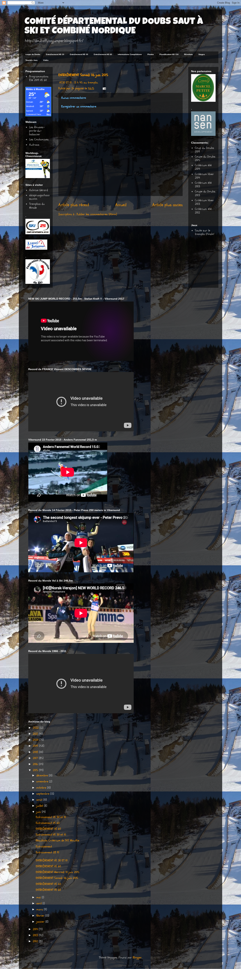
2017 (36, 758)
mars (40, 909)
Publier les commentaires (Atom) (97, 214)
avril (39, 903)
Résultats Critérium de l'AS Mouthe (57, 840)
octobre (41, 788)
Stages (201, 54)
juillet (40, 806)
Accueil (121, 205)
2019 (36, 746)
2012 (36, 941)
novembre (42, 781)
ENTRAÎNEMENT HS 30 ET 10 (51, 860)
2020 (36, 740)
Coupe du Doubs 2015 (205, 158)
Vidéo (45, 60)
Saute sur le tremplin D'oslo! (204, 232)
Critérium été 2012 (203, 211)
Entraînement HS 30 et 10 (51, 835)
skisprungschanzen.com (39, 197)
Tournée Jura (31, 60)
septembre (43, 794)
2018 (36, 752)
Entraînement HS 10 (55, 54)
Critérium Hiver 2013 (204, 202)
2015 (36, 770)
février (40, 916)
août (39, 800)
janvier (40, 922)
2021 (36, 734)
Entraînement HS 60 (103, 54)
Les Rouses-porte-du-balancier (37, 130)
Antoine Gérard (38, 190)
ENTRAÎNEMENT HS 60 (48, 829)
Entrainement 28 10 (47, 852)
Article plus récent (73, 205)
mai (39, 897)
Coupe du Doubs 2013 (205, 193)
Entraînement (44, 846)
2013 (36, 935)
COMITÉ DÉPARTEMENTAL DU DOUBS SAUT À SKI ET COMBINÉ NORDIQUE (113, 26)
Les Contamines (39, 139)
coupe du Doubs (32, 54)
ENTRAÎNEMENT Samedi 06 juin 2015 (57, 878)
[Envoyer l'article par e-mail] (104, 88)
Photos (150, 54)
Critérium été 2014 (203, 167)
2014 (36, 929)
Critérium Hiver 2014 (204, 176)
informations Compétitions (130, 54)
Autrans (34, 145)
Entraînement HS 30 (79, 54)
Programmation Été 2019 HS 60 (38, 78)
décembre (42, 775)
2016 (36, 764)
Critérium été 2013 (203, 184)
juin (39, 812)
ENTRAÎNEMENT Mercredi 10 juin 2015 (57, 872)
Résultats (188, 54)
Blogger (137, 957)
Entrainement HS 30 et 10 (51, 817)
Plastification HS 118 (168, 54)
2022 (36, 728)
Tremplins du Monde (37, 206)
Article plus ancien (167, 205)
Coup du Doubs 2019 (204, 150)
